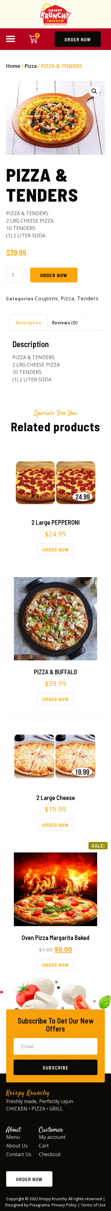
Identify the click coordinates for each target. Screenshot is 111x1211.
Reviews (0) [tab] (65, 322)
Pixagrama (40, 1205)
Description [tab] (28, 322)
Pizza (31, 66)
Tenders (88, 298)
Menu (13, 1137)
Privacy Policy (64, 1205)
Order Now (54, 275)
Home (13, 66)
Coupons (46, 298)
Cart (44, 1146)
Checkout (50, 1154)
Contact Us (18, 1154)
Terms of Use (93, 1205)
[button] (10, 38)
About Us (17, 1146)
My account (52, 1137)
